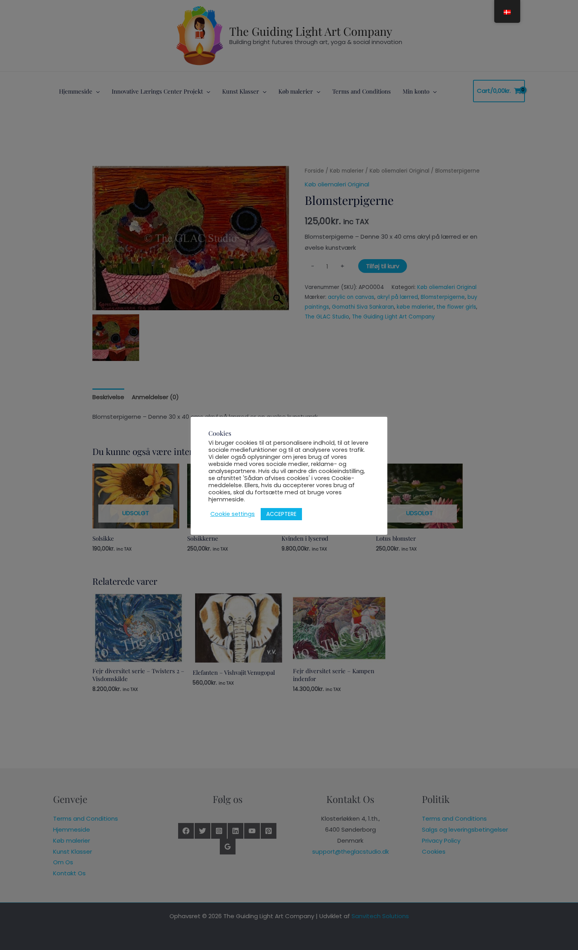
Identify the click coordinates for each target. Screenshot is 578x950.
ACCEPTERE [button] (281, 514)
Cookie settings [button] (232, 513)
